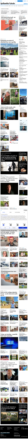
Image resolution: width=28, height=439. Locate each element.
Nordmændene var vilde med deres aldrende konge (23, 82)
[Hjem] (1, 1)
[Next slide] (26, 96)
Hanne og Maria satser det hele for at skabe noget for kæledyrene (13, 80)
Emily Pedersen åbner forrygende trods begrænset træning (22, 188)
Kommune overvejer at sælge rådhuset (22, 43)
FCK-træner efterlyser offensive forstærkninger (23, 178)
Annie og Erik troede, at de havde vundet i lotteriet (8, 108)
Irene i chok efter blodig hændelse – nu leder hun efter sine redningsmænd (5, 324)
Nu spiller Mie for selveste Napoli (22, 281)
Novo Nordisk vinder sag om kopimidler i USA (14, 259)
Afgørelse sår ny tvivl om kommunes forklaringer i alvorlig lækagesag (5, 394)
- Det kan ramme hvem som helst (9, 179)
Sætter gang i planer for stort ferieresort (14, 323)
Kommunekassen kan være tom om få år (4, 122)
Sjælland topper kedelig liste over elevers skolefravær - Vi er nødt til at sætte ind (23, 352)
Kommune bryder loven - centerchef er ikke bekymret (5, 144)
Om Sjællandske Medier (17, 427)
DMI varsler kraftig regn (23, 259)
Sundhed (4, 175)
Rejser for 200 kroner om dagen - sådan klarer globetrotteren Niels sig (22, 270)
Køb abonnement (9, 427)
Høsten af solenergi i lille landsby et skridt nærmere (22, 417)
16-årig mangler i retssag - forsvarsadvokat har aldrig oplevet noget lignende (4, 312)
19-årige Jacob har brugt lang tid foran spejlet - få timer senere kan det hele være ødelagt (9, 233)
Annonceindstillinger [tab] (17, 212)
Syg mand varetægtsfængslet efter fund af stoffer (22, 68)
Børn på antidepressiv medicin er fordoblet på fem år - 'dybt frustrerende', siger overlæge (23, 165)
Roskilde (20, 321)
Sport (22, 186)
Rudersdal (20, 381)
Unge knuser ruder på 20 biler (23, 49)
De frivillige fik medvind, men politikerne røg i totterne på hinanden (14, 70)
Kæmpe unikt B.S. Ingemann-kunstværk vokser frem (22, 334)
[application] (5, 97)
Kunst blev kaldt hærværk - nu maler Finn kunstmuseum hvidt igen (22, 18)
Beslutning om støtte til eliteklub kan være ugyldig (8, 41)
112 (13, 10)
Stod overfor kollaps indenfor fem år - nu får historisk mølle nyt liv (9, 293)
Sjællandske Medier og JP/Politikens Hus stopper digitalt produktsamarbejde (13, 384)
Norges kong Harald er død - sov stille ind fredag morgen (23, 75)
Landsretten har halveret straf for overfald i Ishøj (3, 260)
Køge (1, 321)
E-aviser (1, 428)
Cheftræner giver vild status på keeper (22, 363)
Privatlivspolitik (16, 428)
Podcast (5, 154)
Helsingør (2, 10)
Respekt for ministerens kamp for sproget (23, 124)
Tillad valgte (14, 227)
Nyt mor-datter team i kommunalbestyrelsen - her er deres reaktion (23, 249)
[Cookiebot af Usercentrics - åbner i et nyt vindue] (24, 210)
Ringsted (2, 175)
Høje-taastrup (2, 309)
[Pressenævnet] (17, 435)
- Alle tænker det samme (22, 292)
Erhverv (3, 68)
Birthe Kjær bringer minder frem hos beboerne (4, 352)
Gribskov (11, 321)
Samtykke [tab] (4, 212)
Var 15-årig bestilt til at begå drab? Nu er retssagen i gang (15, 12)
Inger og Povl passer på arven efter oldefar (13, 249)
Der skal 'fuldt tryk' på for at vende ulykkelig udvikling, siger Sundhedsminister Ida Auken (9, 158)
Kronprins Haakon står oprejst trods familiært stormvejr (22, 79)
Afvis (5, 227)
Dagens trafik (22, 65)
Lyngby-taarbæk (2, 381)
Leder (23, 122)
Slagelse (20, 47)
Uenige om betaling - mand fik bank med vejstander (9, 335)
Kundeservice (2, 427)
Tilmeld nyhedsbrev (9, 428)
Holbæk (1, 56)
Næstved (11, 309)
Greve (1, 68)
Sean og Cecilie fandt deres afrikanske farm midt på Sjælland (8, 408)
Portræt (5, 405)
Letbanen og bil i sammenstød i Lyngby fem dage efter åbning (23, 60)
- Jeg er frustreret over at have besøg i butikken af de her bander (23, 324)
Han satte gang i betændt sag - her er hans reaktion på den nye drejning (23, 384)
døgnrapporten (23, 44)
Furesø (12, 10)
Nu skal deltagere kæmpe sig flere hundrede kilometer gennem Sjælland (13, 133)
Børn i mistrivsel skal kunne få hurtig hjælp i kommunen (23, 154)
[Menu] (27, 1)
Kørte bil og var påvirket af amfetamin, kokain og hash (23, 46)
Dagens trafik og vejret (24, 64)
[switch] (11, 225)
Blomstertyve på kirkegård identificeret (23, 57)
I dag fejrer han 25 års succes (23, 53)
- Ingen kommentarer (13, 394)
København (20, 196)
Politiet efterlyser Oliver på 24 (5, 80)
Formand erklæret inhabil (22, 231)
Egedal (10, 68)
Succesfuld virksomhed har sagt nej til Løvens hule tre (4, 70)
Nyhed (12, 68)
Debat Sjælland (5, 361)
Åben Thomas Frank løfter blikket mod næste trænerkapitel (23, 198)
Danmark (20, 186)
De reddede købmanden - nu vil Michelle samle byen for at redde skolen (5, 249)
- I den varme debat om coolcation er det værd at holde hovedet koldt (23, 110)
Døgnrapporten (6, 10)
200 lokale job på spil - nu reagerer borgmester (8, 18)
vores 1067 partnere (4, 215)
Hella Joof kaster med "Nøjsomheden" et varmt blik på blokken (23, 312)
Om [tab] (24, 212)
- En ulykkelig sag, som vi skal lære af (4, 133)
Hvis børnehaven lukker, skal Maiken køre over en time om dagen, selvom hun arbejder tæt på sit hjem (5, 198)
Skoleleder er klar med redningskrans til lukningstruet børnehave (23, 29)
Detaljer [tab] (10, 212)
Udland (20, 70)
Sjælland (20, 64)
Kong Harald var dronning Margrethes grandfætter (23, 72)
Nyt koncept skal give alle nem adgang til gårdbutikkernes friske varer (14, 352)
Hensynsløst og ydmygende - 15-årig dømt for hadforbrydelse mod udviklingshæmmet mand (5, 59)
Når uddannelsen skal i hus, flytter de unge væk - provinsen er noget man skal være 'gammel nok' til (23, 407)
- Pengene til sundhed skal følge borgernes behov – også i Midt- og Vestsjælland (9, 365)
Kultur (23, 309)
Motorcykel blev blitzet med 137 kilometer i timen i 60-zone (5, 12)
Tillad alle (23, 227)
